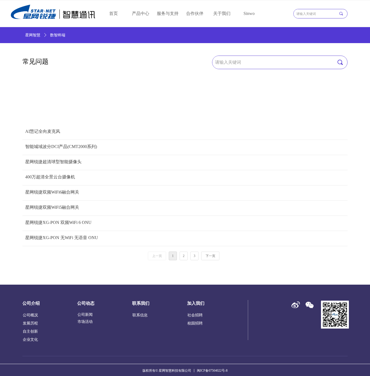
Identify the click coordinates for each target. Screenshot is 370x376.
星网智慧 (32, 35)
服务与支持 (167, 13)
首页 (113, 13)
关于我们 (222, 13)
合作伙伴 (194, 13)
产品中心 (140, 13)
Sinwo (249, 13)
